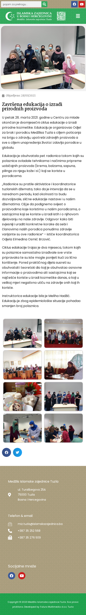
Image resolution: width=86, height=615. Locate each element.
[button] (78, 16)
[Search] (44, 4)
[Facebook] (74, 4)
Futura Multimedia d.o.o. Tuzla (57, 606)
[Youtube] (82, 4)
